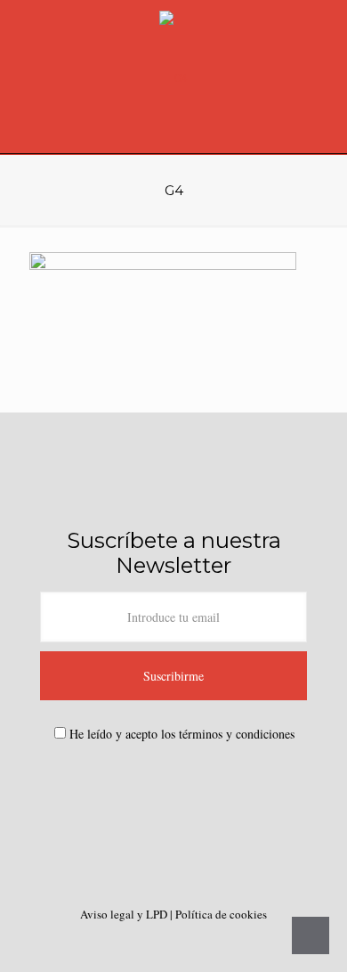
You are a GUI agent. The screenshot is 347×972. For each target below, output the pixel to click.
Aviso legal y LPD (125, 914)
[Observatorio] (173, 76)
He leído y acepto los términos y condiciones (182, 733)
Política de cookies (221, 914)
